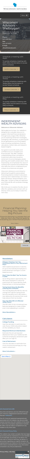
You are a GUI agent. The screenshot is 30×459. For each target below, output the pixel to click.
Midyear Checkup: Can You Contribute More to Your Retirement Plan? (15, 263)
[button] (24, 15)
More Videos (15, 223)
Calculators (7, 319)
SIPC (10, 415)
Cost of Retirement (9, 341)
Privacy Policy (4, 451)
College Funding (8, 322)
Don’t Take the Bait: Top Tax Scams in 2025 (14, 275)
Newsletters (7, 259)
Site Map (12, 451)
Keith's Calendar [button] (10, 69)
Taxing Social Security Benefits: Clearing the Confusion (13, 287)
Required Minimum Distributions (13, 331)
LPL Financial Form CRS (7, 409)
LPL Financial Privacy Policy (8, 431)
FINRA (7, 415)
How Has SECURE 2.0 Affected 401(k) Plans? (12, 301)
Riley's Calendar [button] (10, 110)
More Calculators (8, 351)
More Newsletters (9, 312)
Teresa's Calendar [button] (10, 89)
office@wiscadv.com (9, 48)
